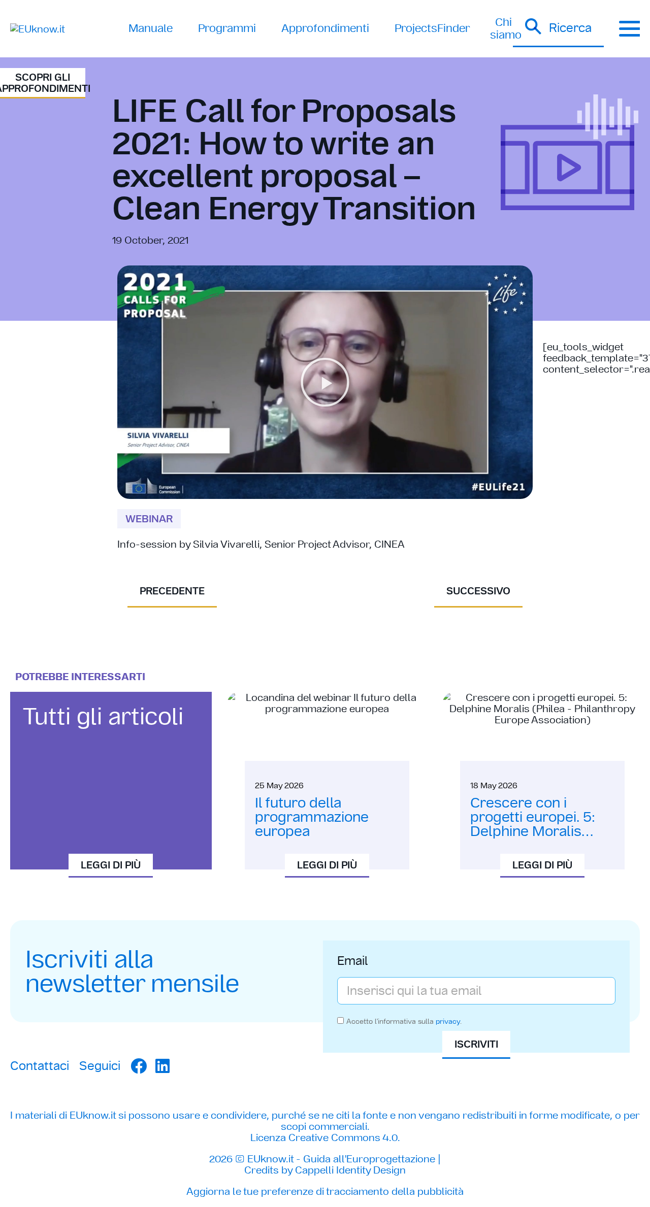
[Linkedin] (162, 1066)
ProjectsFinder (432, 28)
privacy (448, 1021)
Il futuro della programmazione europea (312, 817)
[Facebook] (139, 1066)
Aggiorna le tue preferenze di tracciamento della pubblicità (325, 1191)
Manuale (150, 28)
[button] (558, 28)
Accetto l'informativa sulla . (404, 1021)
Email (352, 962)
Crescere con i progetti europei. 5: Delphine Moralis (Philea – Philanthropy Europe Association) (540, 831)
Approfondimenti (325, 28)
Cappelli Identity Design (350, 1170)
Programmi (227, 28)
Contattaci (39, 1065)
